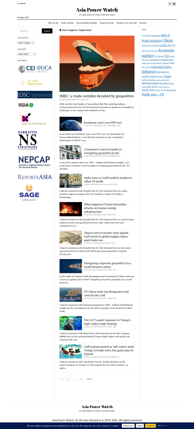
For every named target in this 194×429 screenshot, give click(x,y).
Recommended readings (86, 22)
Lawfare (158, 80)
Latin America (148, 79)
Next (89, 378)
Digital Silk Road (153, 51)
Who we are (53, 22)
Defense (144, 51)
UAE (158, 95)
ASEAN (147, 35)
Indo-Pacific (146, 67)
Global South (146, 63)
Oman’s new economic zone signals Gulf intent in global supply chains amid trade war (106, 236)
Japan (167, 76)
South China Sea (164, 87)
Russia (144, 87)
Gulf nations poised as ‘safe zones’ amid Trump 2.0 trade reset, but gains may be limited (109, 350)
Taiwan (157, 90)
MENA (164, 80)
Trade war (149, 94)
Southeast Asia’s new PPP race (103, 122)
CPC (173, 45)
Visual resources (107, 22)
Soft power (152, 86)
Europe (160, 56)
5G (143, 35)
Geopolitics (155, 59)
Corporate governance (150, 45)
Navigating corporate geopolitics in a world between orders (107, 265)
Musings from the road (127, 22)
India (171, 63)
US (162, 94)
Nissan (172, 83)
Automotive (155, 35)
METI (167, 80)
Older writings (67, 22)
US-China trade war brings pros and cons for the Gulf (106, 293)
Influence (149, 71)
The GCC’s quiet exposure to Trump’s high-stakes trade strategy (107, 322)
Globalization (166, 59)
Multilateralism (150, 83)
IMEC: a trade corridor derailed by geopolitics (97, 95)
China (168, 40)
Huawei (166, 63)
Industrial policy (161, 67)
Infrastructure (156, 76)
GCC (147, 60)
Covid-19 (165, 45)
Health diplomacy (156, 63)
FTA (143, 60)
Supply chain (148, 89)
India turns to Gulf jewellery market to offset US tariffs (108, 179)
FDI (167, 56)
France (172, 56)
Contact (142, 22)
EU (156, 56)
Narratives (164, 83)
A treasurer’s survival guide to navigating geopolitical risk (103, 151)
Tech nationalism (168, 90)
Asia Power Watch (97, 9)
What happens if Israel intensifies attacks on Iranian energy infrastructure (105, 208)
